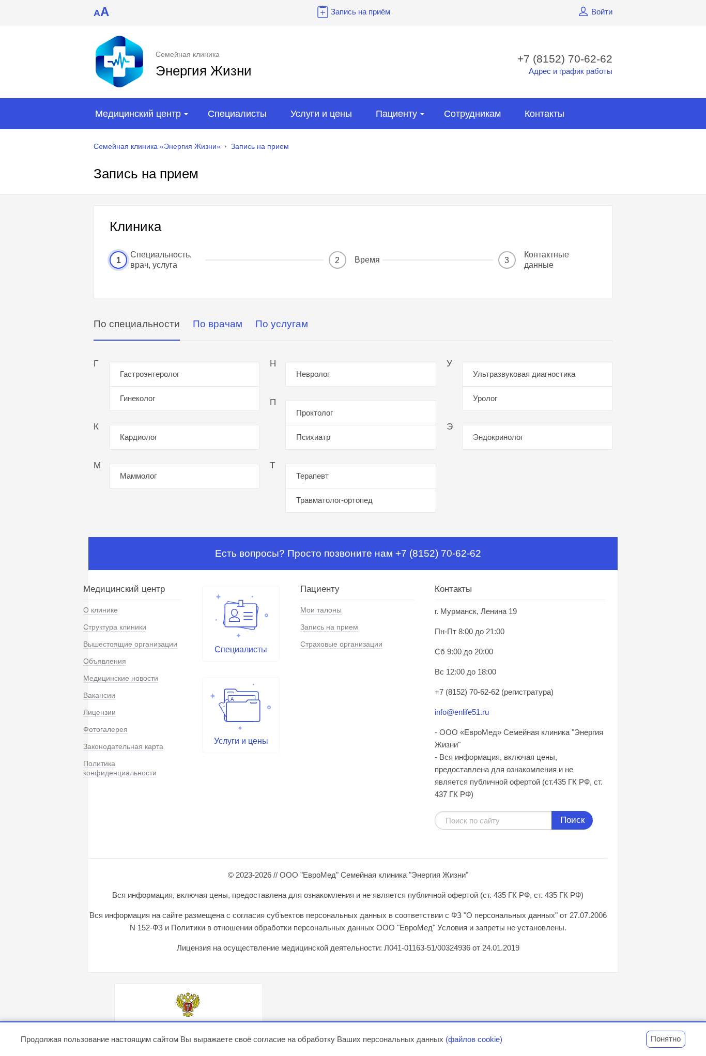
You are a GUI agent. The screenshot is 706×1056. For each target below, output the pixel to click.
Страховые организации (341, 644)
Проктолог (314, 412)
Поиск (572, 820)
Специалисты (237, 114)
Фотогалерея (105, 729)
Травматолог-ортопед (334, 500)
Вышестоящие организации (130, 644)
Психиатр (313, 437)
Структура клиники (114, 627)
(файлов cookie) (474, 1039)
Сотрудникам (472, 114)
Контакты (544, 114)
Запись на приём (360, 11)
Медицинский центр (138, 114)
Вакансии (99, 695)
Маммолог (138, 475)
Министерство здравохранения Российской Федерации (189, 1028)
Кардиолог (138, 437)
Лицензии (99, 712)
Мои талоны (321, 610)
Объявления (104, 661)
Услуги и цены (321, 114)
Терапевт (312, 475)
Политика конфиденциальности (120, 768)
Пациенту (396, 114)
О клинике (100, 610)
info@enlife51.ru (462, 712)
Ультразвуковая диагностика (524, 374)
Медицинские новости (120, 678)
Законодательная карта (123, 746)
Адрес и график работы (570, 71)
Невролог (313, 374)
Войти (601, 11)
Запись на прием (260, 146)
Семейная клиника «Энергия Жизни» (157, 146)
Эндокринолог (498, 437)
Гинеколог (137, 398)
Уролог (485, 398)
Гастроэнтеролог (149, 374)
